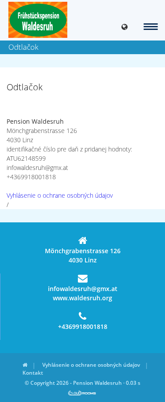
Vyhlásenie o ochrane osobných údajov (60, 195)
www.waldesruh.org (82, 298)
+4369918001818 (82, 326)
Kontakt (32, 372)
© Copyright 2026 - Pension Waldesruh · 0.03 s (82, 383)
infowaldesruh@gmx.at (82, 288)
